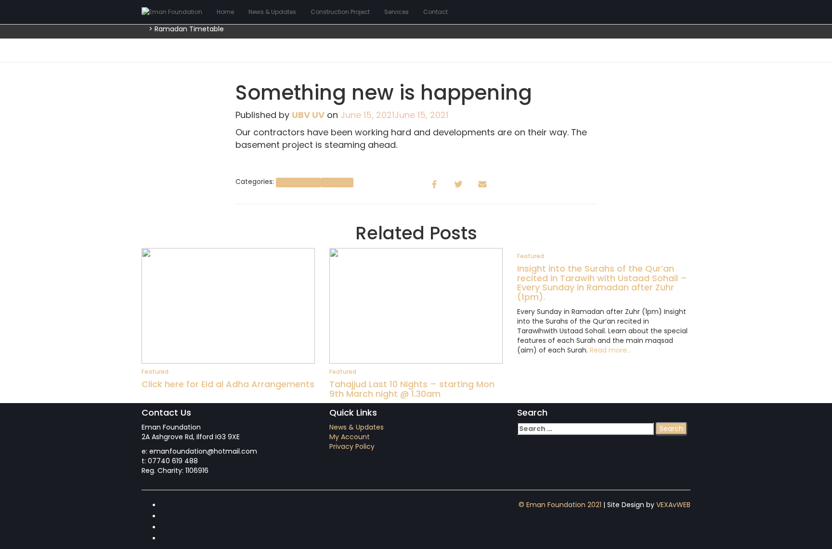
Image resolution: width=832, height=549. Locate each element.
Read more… (609, 350)
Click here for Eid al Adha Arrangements (228, 384)
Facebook (168, 507)
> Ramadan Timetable (186, 29)
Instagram (168, 530)
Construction (298, 182)
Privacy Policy (352, 446)
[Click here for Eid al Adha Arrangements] (228, 305)
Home (225, 12)
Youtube (168, 541)
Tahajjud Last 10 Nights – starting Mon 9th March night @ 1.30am (411, 389)
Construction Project (340, 12)
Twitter (168, 518)
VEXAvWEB (673, 505)
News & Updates (272, 12)
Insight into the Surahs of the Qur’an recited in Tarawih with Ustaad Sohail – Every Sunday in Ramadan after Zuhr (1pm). (602, 282)
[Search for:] (585, 428)
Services (396, 12)
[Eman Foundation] (171, 12)
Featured (337, 182)
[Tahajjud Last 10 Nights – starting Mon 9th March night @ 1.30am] (416, 305)
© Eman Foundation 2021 (560, 505)
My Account (349, 437)
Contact (435, 12)
